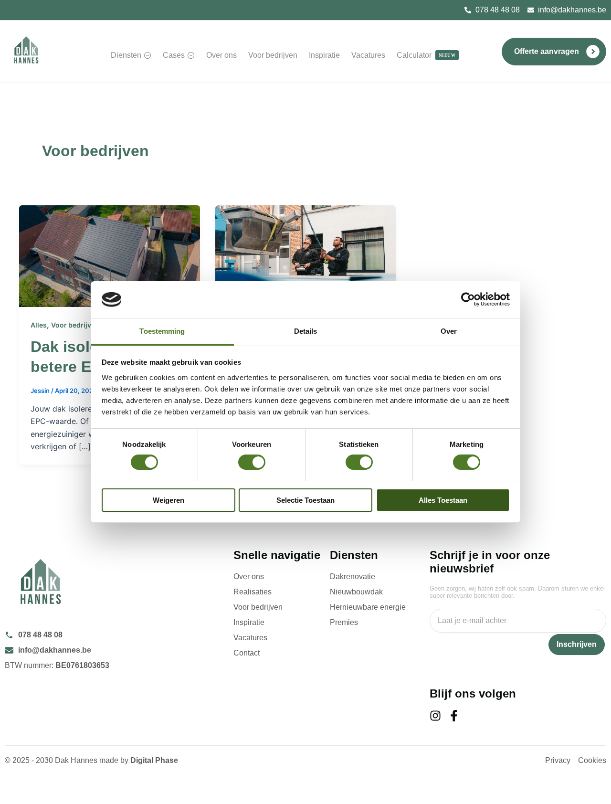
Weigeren (168, 500)
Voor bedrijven (75, 325)
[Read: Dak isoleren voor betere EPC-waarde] (109, 255)
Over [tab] (449, 331)
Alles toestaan (443, 500)
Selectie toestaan (305, 500)
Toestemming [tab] (162, 331)
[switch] (251, 462)
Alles (39, 325)
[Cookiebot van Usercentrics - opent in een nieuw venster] (468, 299)
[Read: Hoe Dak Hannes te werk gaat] (305, 255)
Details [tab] (305, 331)
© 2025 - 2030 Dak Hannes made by (91, 760)
